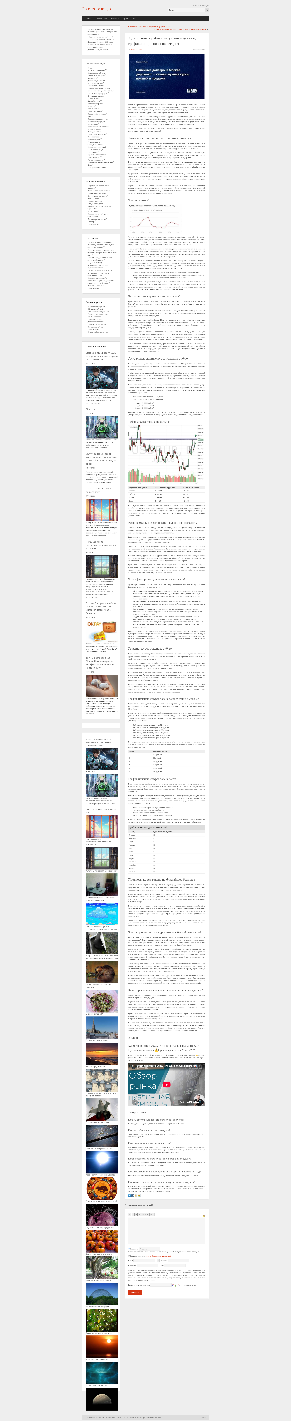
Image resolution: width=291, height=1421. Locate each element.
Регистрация (203, 6)
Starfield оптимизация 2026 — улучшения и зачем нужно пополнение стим (100, 272)
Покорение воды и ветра (98, 119)
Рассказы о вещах (96, 8)
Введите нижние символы (139, 1285)
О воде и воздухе (95, 203)
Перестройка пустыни (97, 114)
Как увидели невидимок (98, 196)
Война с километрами (97, 75)
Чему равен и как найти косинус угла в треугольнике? (149, 27)
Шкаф (90, 165)
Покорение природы (96, 121)
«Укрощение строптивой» (99, 185)
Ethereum (91, 409)
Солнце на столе (95, 144)
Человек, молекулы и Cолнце (99, 1148)
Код (152, 1214)
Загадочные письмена (97, 324)
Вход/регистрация (150, 1256)
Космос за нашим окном (97, 1385)
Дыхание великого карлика (99, 1333)
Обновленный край (95, 309)
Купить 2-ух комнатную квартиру (101, 870)
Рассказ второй (95, 137)
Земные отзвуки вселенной (99, 1280)
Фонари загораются (96, 160)
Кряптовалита (136, 50)
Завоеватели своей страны (99, 88)
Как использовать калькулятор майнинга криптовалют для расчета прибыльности (102, 31)
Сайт (162, 1265)
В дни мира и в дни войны (99, 191)
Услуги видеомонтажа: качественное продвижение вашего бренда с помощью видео (101, 801)
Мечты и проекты (95, 316)
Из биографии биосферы (97, 1306)
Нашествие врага (95, 103)
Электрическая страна (97, 167)
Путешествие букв (95, 268)
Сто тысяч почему (95, 149)
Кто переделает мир (96, 96)
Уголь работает (95, 157)
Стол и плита (93, 152)
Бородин (92, 188)
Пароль (164, 1260)
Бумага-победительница (98, 265)
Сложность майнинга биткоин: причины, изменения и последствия (179, 29)
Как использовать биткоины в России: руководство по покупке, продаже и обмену (101, 244)
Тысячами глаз (94, 224)
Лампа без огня (95, 101)
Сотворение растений (97, 147)
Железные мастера (96, 83)
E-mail (130, 1260)
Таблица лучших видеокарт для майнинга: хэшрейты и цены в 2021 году (102, 252)
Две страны (93, 78)
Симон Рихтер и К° (94, 1014)
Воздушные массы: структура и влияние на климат (100, 898)
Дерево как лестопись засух (99, 1254)
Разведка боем (94, 132)
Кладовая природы (95, 263)
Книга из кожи (93, 288)
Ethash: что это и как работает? (100, 37)
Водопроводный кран (97, 73)
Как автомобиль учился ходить (101, 91)
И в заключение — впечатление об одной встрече (101, 1094)
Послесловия (93, 124)
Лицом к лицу (93, 198)
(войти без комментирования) (158, 1256)
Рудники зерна (94, 142)
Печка (90, 116)
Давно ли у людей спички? (98, 49)
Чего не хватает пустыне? (98, 311)
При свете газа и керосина (99, 126)
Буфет (90, 68)
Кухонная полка (95, 98)
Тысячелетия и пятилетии (98, 314)
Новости (92, 106)
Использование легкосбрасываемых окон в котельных (101, 545)
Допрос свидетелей (96, 322)
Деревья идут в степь (97, 80)
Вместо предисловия (95, 1066)
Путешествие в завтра (97, 219)
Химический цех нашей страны (101, 162)
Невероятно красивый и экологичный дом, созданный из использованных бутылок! (101, 280)
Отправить (134, 1292)
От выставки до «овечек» (97, 1040)
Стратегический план (96, 155)
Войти (194, 6)
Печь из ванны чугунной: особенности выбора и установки (101, 927)
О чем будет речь (95, 111)
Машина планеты (95, 201)
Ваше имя (134, 1249)
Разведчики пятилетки (97, 134)
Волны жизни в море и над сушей (101, 1201)
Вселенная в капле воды (97, 1122)
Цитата (145, 1214)
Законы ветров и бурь (97, 193)
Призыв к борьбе (95, 129)
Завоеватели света (96, 86)
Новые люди (93, 109)
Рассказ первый (95, 139)
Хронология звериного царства (100, 1174)
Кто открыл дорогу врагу (98, 93)
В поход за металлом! (97, 70)
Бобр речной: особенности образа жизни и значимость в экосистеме (102, 957)
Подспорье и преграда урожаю (100, 1227)
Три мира (92, 221)
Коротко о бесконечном (97, 1359)
